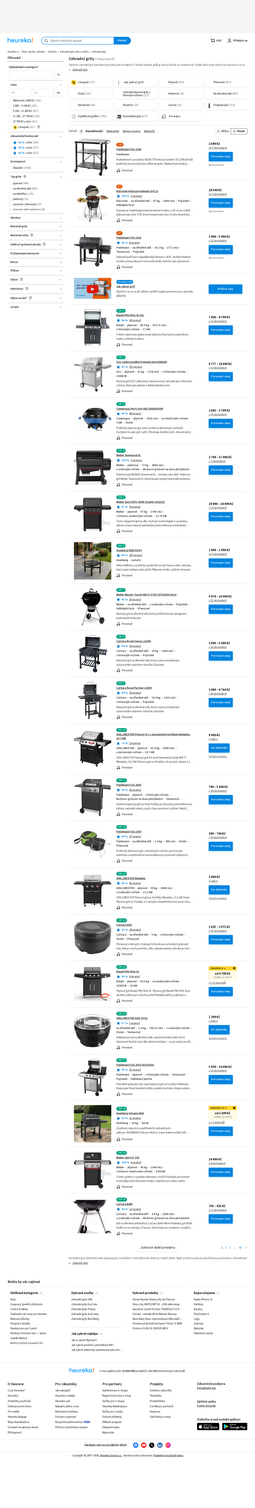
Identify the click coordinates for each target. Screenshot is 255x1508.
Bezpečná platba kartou (69, 1422)
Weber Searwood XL (128, 455)
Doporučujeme (204, 1293)
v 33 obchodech (218, 931)
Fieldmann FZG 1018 (128, 238)
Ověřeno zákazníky (161, 1391)
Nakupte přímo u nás (67, 1406)
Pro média (13, 1412)
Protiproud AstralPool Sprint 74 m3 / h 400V (157, 1324)
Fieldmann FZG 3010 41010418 (135, 1065)
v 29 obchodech (218, 791)
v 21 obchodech (218, 601)
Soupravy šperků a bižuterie (26, 1304)
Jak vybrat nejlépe (84, 1334)
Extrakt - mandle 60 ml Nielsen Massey (155, 1314)
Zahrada (52, 51)
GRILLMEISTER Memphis (131, 878)
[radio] (10, 142)
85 (240, 1248)
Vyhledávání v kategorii (23, 67)
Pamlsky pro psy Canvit (23, 1329)
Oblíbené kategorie (24, 1293)
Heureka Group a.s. (111, 1456)
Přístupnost (15, 1433)
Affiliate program (112, 1422)
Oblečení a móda (203, 1334)
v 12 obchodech (218, 321)
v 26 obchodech (218, 647)
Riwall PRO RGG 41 (127, 972)
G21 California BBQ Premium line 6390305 (141, 362)
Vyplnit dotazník (206, 1406)
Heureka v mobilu (65, 1396)
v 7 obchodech (217, 461)
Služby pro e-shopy (113, 1401)
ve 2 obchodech (218, 194)
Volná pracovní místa (19, 1406)
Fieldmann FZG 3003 (128, 785)
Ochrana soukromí (65, 1417)
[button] (31, 74)
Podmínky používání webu (168, 1456)
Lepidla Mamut (18, 1338)
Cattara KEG (124, 925)
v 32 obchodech (218, 368)
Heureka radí (62, 1401)
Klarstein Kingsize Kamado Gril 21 (137, 191)
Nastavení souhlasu (66, 1412)
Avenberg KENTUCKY (129, 550)
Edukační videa (110, 1427)
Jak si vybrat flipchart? (84, 1340)
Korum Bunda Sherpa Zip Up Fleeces (154, 1299)
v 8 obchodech (217, 1163)
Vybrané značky (82, 1293)
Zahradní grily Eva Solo (84, 1304)
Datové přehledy (112, 1417)
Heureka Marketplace (114, 1406)
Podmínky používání (19, 1401)
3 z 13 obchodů (217, 983)
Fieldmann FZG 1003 (128, 832)
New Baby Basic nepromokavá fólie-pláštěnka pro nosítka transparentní (158, 1319)
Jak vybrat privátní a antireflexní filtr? (92, 1345)
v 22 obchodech (218, 241)
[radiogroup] (35, 148)
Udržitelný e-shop (160, 1417)
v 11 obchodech (218, 1210)
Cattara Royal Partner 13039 (134, 688)
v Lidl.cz (213, 739)
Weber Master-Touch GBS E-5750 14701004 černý (146, 595)
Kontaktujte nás (206, 1388)
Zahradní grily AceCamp (85, 1314)
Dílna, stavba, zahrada (33, 51)
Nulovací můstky (19, 1319)
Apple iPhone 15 (203, 1299)
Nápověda (108, 1433)
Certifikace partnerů (161, 1406)
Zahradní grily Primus (83, 1309)
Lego (197, 1319)
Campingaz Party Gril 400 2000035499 (139, 409)
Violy (13, 1299)
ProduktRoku (157, 1401)
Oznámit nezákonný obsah (23, 1427)
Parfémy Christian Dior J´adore (28, 1334)
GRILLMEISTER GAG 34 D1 (132, 1018)
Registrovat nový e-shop (116, 1396)
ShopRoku (156, 1396)
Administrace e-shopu (115, 1391)
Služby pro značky (112, 1412)
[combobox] (77, 40)
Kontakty (13, 1396)
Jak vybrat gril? (125, 287)
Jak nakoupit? (63, 1391)
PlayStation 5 (201, 1314)
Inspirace (155, 1412)
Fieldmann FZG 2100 (128, 149)
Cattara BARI (124, 1204)
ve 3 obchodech (218, 148)
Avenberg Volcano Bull (130, 1113)
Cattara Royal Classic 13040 (133, 641)
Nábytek (199, 1329)
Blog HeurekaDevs (18, 1422)
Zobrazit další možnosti (26, 209)
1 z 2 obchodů (217, 1123)
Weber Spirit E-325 (127, 1158)
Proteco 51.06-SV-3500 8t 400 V (150, 1329)
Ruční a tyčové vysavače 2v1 (26, 1343)
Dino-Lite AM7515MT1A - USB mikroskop (156, 1304)
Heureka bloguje (17, 1417)
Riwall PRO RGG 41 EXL (130, 315)
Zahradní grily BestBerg (85, 1319)
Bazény (198, 1309)
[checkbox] (10, 100)
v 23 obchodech (218, 1071)
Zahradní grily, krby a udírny (74, 51)
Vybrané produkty (145, 1293)
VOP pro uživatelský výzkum (71, 1427)
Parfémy (198, 1304)
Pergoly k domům (20, 1324)
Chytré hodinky (19, 1309)
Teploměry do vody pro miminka (28, 1314)
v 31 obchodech (218, 415)
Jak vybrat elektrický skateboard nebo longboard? (96, 1350)
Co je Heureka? (16, 1391)
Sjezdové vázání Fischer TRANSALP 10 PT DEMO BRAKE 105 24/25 (158, 1309)
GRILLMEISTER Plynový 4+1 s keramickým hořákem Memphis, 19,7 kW (158, 749)
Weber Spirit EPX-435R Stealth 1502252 (140, 502)
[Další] (246, 1248)
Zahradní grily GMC (82, 1299)
